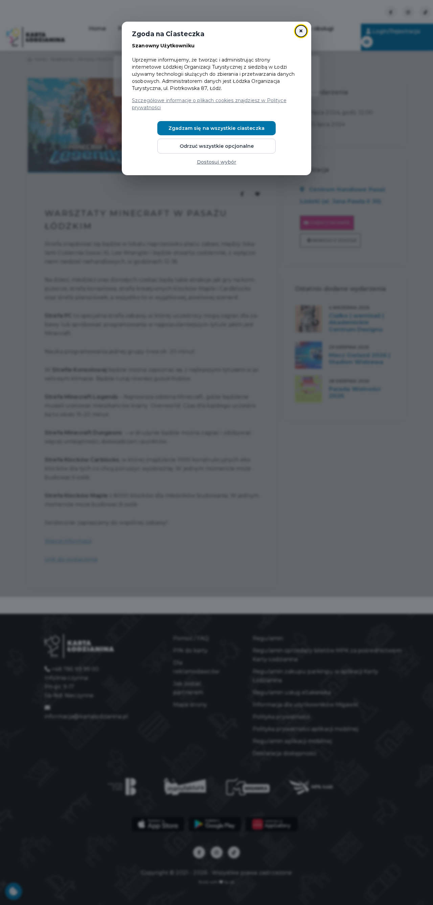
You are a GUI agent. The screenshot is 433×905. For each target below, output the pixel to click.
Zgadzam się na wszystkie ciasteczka (216, 128)
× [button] (301, 31)
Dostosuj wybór (216, 162)
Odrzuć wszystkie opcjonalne (217, 146)
